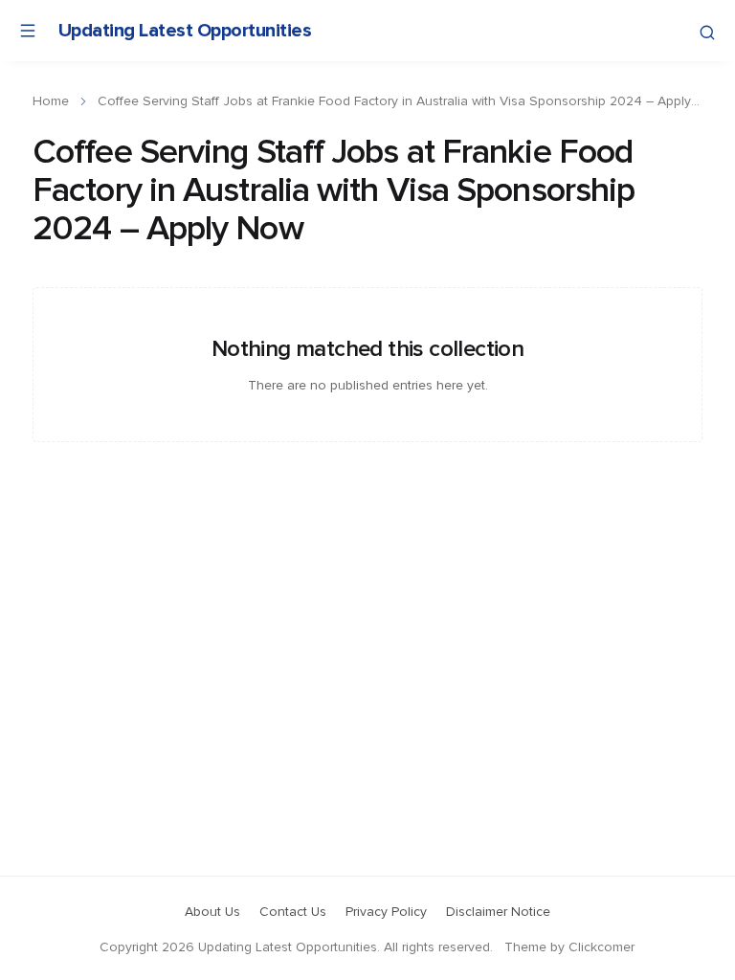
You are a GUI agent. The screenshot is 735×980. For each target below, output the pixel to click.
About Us (212, 912)
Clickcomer (601, 947)
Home (51, 101)
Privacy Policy (386, 912)
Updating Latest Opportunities (185, 30)
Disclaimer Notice (498, 912)
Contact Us (292, 912)
